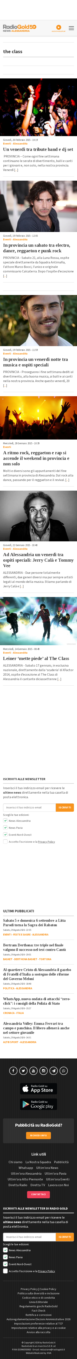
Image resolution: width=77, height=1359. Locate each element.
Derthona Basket (25, 959)
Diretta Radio (17, 1185)
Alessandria (20, 144)
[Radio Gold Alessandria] (19, 27)
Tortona (45, 959)
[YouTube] (33, 1071)
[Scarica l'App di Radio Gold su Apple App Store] (38, 1089)
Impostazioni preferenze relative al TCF (38, 1324)
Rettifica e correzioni (39, 1315)
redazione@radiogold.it (52, 1349)
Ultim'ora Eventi (57, 1179)
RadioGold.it (49, 1342)
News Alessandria (19, 821)
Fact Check (38, 1311)
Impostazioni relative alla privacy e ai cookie (38, 1328)
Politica (8, 988)
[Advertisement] (38, 732)
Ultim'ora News (47, 1168)
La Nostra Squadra (38, 1162)
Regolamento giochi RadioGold (38, 1306)
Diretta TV (37, 1185)
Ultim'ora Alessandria (26, 1173)
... (16, 170)
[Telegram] (53, 1071)
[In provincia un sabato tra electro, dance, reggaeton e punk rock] (38, 206)
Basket (7, 959)
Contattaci (38, 1194)
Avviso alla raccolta (38, 1332)
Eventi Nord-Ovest (19, 835)
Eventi (7, 144)
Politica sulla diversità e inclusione (39, 1293)
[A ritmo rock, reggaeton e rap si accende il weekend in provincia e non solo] (38, 418)
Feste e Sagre (22, 935)
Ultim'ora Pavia (55, 1173)
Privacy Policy (46, 842)
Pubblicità (61, 1162)
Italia (20, 1013)
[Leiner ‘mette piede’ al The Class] (38, 621)
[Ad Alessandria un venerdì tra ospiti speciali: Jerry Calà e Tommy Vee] (38, 516)
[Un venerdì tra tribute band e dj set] (38, 107)
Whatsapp (26, 1168)
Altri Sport (10, 1042)
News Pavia (15, 828)
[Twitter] (23, 1071)
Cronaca (9, 1013)
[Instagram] (43, 1071)
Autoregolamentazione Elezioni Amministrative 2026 (38, 1319)
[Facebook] (13, 1071)
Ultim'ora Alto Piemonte (25, 1179)
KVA (49, 1353)
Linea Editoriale (38, 1302)
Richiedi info (38, 1135)
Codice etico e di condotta (38, 1298)
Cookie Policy (48, 1289)
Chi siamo (15, 1162)
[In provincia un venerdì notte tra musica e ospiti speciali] (38, 320)
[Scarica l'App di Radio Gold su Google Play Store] (38, 1104)
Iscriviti (65, 808)
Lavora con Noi (58, 1185)
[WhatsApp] (64, 1071)
